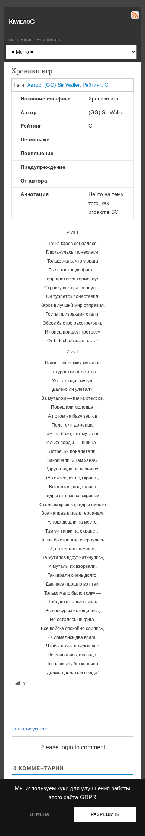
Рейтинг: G (96, 85)
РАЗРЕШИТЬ (105, 814)
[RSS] (134, 16)
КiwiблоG (22, 21)
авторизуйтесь (30, 729)
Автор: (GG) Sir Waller (53, 85)
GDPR (88, 797)
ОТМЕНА (39, 814)
